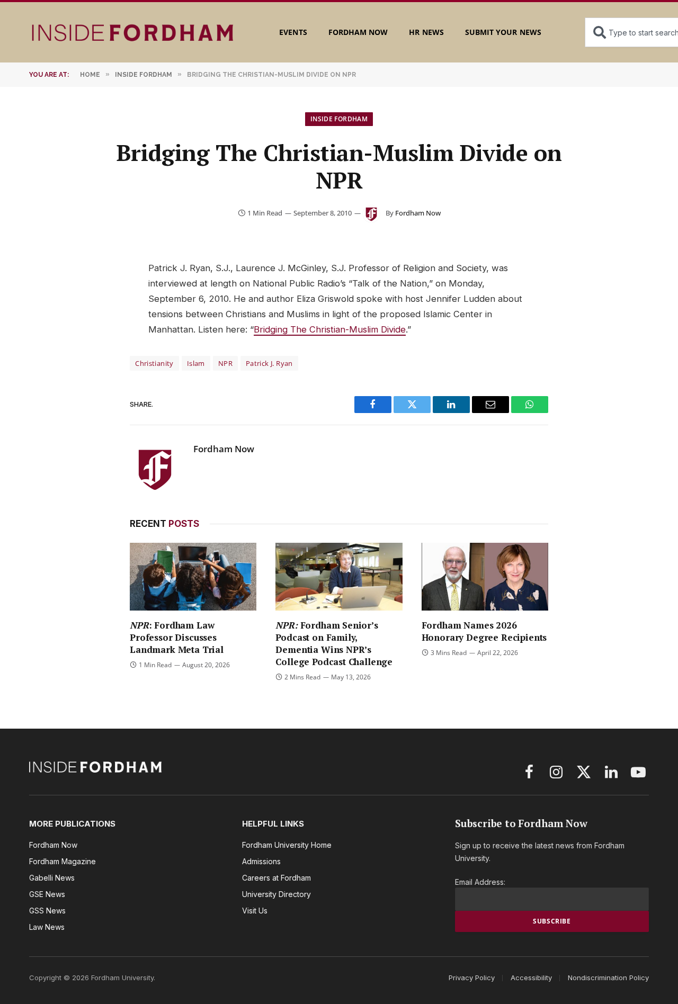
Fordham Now (358, 32)
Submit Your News (503, 32)
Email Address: (480, 881)
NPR (225, 363)
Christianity (154, 363)
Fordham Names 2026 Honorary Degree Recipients (484, 631)
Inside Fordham (339, 118)
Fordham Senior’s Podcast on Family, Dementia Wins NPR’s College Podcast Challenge (333, 643)
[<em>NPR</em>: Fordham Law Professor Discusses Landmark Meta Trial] (193, 576)
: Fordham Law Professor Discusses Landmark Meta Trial (177, 637)
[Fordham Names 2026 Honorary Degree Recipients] (485, 576)
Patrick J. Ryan (269, 363)
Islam (196, 363)
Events (293, 32)
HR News (426, 32)
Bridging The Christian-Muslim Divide (330, 329)
